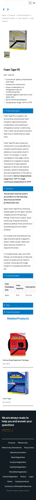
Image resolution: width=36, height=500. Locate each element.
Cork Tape (7, 398)
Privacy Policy (29, 448)
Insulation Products (8, 18)
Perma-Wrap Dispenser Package (16, 360)
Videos (9, 481)
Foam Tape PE (23, 18)
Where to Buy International (11, 448)
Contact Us (6, 430)
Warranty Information (18, 452)
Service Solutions (24, 15)
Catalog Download (22, 481)
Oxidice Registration (10, 477)
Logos (31, 477)
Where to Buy (23, 443)
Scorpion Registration (18, 462)
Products (12, 15)
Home (4, 15)
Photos (23, 477)
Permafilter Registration (18, 472)
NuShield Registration (18, 467)
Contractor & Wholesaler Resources (18, 486)
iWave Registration (18, 457)
